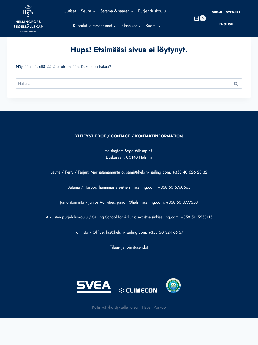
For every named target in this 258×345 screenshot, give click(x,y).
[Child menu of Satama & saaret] (117, 11)
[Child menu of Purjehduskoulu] (154, 11)
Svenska (233, 12)
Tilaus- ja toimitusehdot (129, 247)
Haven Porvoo (154, 307)
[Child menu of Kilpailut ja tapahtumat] (94, 25)
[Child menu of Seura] (88, 11)
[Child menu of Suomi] (153, 25)
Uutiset (70, 11)
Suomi (217, 12)
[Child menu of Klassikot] (131, 25)
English (226, 24)
